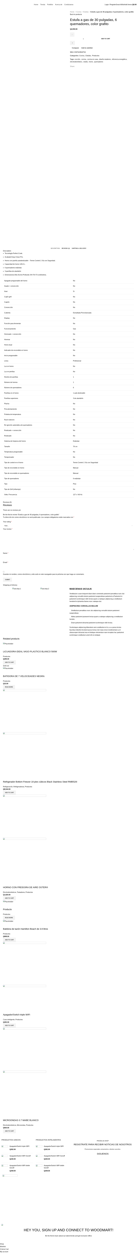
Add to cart (105, 38)
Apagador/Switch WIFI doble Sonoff (20, 1167)
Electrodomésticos (9, 892)
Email (5, 562)
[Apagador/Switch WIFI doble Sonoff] (5, 1168)
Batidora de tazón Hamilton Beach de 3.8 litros (25, 929)
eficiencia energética (119, 59)
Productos (95, 55)
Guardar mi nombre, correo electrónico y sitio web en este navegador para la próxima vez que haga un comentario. (43, 574)
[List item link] (34, 1208)
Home (72, 12)
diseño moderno (105, 59)
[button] (9, 662)
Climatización (75, 1182)
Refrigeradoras (18, 787)
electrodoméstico (76, 62)
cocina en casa (92, 59)
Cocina (79, 12)
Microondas (21, 1125)
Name (5, 553)
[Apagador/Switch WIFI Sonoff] (5, 1158)
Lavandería (74, 1190)
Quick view (10, 647)
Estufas (86, 12)
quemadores (98, 62)
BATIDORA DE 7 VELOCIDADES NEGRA (24, 676)
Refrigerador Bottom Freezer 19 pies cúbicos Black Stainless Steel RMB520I (40, 782)
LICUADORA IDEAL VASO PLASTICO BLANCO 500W (30, 651)
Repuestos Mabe (76, 1194)
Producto (7, 909)
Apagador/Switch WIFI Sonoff (20, 1156)
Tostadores (21, 892)
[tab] (55, 248)
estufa (85, 62)
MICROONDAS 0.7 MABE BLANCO (21, 1120)
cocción (77, 59)
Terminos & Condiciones (78, 1197)
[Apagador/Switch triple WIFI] (5, 1148)
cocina (83, 59)
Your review (7, 529)
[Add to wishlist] (16, 647)
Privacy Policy (81, 1240)
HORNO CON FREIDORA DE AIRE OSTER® (25, 887)
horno (91, 62)
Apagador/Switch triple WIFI (16, 1014)
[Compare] (5, 647)
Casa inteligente (9, 1019)
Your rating (7, 522)
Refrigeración (8, 787)
